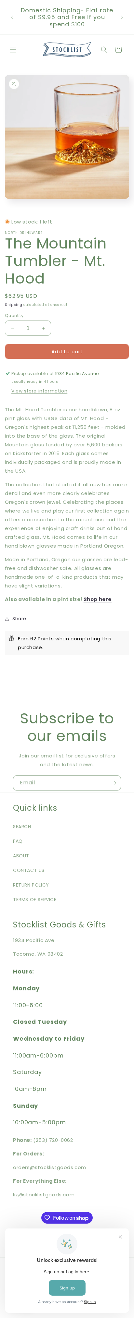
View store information (39, 391)
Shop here (98, 599)
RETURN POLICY (31, 885)
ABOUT (21, 855)
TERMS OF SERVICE (35, 899)
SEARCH (22, 826)
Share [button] (19, 618)
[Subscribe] (113, 783)
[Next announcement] (122, 17)
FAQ (18, 841)
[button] (13, 49)
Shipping (13, 304)
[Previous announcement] (12, 17)
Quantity (14, 315)
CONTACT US (29, 870)
